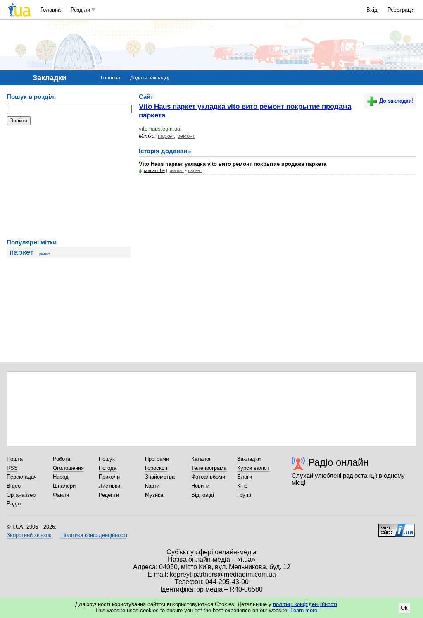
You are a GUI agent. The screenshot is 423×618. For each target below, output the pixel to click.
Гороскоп (156, 468)
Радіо (14, 504)
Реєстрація (401, 10)
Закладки (249, 459)
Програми (157, 459)
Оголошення (68, 468)
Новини (200, 486)
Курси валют (253, 468)
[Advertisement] (69, 182)
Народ (61, 477)
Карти (152, 486)
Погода (107, 468)
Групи (244, 495)
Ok (404, 608)
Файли (61, 495)
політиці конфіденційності (305, 604)
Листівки (109, 486)
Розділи (80, 10)
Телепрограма (208, 468)
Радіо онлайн (338, 462)
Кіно (242, 486)
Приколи (109, 477)
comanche (154, 170)
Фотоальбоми (208, 477)
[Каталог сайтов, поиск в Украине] (396, 527)
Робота (61, 459)
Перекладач (22, 477)
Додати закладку (149, 78)
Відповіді (202, 495)
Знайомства (160, 477)
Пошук (107, 459)
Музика (154, 495)
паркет (22, 252)
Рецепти (109, 495)
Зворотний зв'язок (29, 535)
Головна (50, 10)
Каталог (201, 459)
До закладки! (396, 101)
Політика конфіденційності (94, 535)
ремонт (44, 254)
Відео (14, 486)
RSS (12, 468)
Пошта (15, 459)
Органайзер (21, 495)
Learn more (303, 610)
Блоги (244, 477)
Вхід (372, 10)
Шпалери (64, 486)
